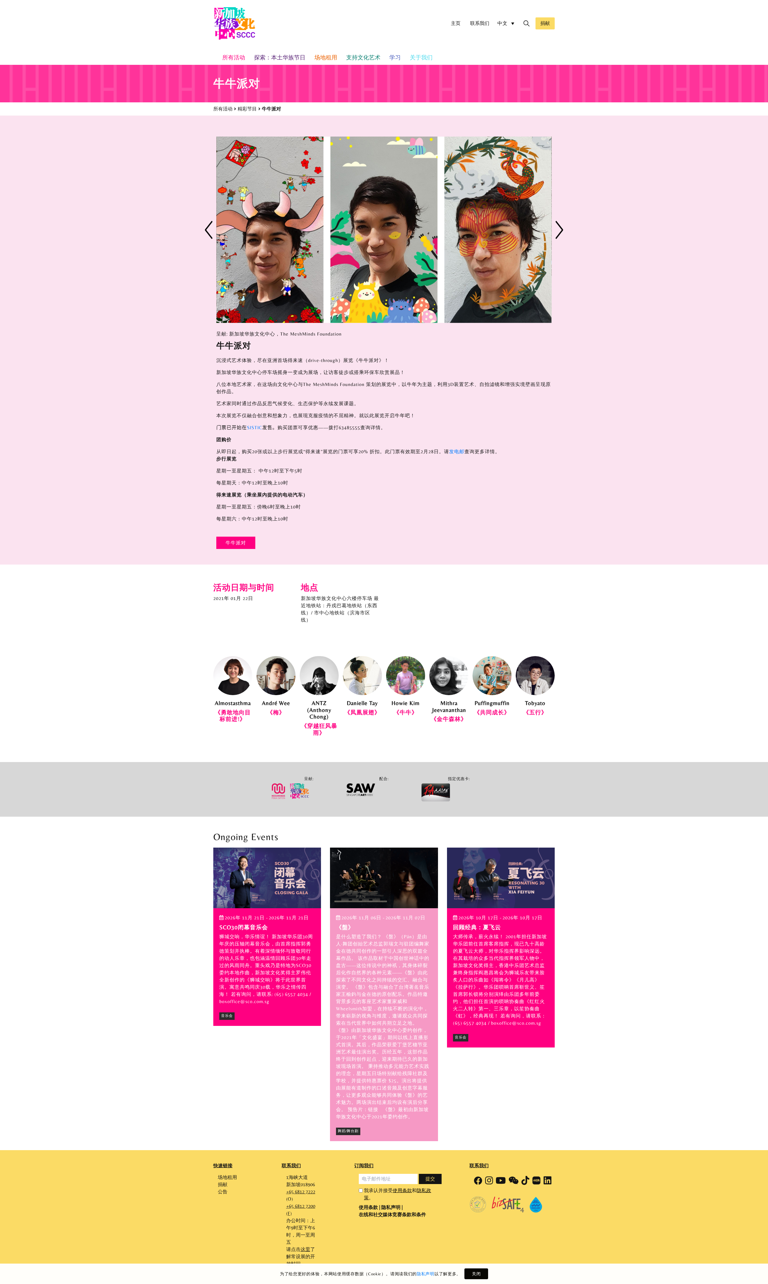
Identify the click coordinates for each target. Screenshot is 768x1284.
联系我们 (479, 23)
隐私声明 (425, 1273)
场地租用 (325, 57)
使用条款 (402, 1192)
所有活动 (222, 109)
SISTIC (254, 430)
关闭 (476, 1273)
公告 (222, 1194)
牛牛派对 (236, 545)
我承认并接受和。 (397, 1196)
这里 (305, 1251)
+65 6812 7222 (300, 1194)
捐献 (545, 23)
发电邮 (456, 454)
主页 (455, 23)
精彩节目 (247, 109)
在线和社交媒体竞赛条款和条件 (392, 1216)
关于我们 (421, 57)
